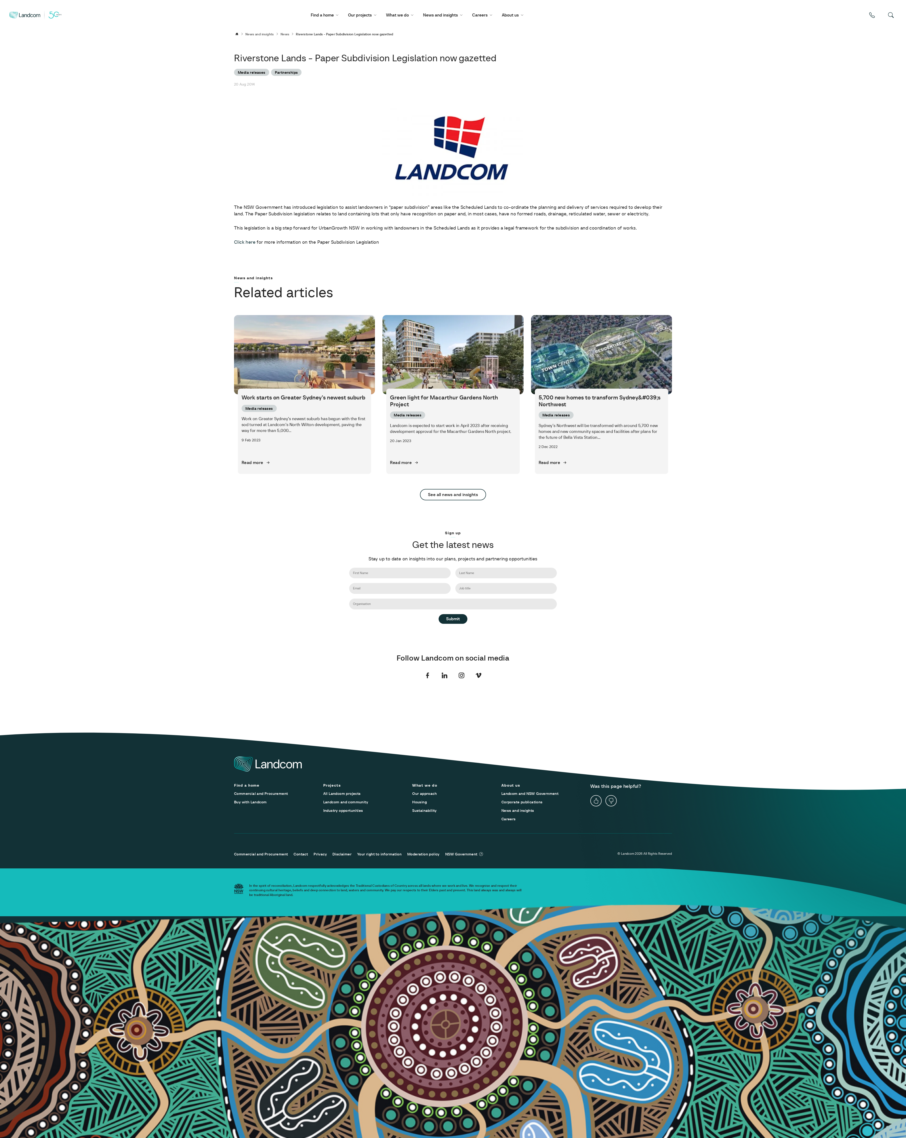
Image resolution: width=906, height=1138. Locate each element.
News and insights (440, 15)
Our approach (424, 793)
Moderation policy (423, 854)
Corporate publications (522, 802)
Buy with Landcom (250, 802)
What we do (397, 15)
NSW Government (461, 854)
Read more (252, 462)
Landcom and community (345, 802)
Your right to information (379, 854)
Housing (419, 802)
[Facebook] (427, 675)
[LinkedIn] (444, 675)
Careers (480, 15)
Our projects (360, 15)
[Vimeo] (478, 675)
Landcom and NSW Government (529, 793)
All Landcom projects (342, 793)
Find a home (322, 15)
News (285, 34)
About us (510, 15)
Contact (301, 854)
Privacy (320, 854)
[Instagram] (461, 675)
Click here (245, 242)
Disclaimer (342, 854)
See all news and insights (453, 494)
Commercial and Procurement (261, 793)
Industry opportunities (343, 810)
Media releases (251, 72)
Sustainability (424, 810)
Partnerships (286, 72)
